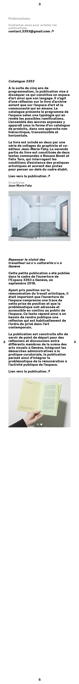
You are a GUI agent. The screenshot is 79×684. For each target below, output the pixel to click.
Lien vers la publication (27, 176)
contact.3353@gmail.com (29, 31)
